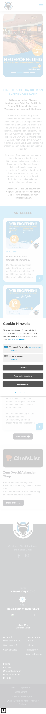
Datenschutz (18, 393)
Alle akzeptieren (23, 384)
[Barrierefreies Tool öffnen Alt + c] (3, 710)
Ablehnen (23, 367)
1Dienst (13, 350)
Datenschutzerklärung (18, 339)
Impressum (28, 393)
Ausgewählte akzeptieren (23, 376)
